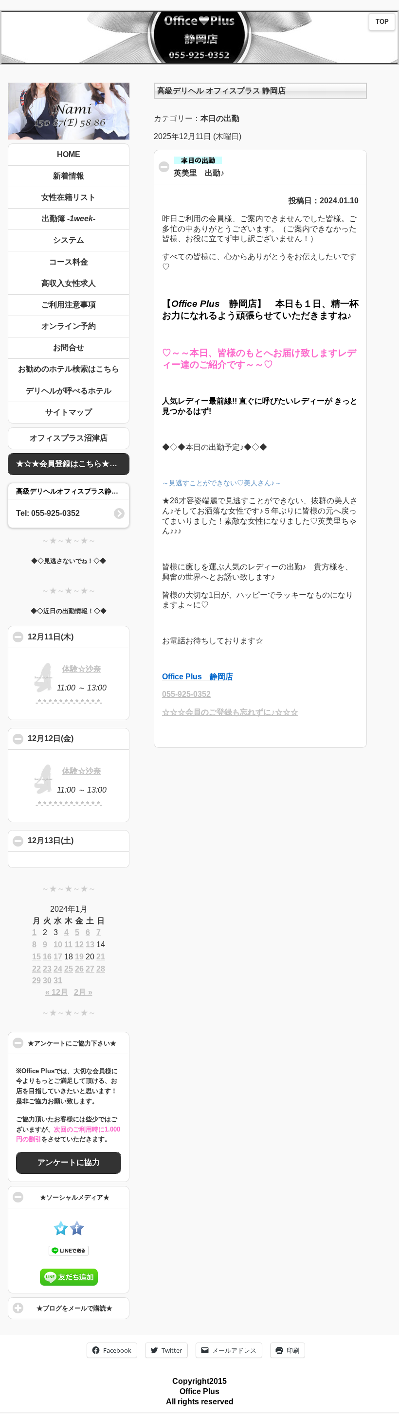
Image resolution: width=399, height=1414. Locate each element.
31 (58, 980)
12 (79, 944)
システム (68, 240)
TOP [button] (382, 21)
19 (79, 957)
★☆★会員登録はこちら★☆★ (70, 464)
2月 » (83, 992)
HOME (68, 154)
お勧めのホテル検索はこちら (68, 369)
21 (100, 957)
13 (90, 944)
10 (58, 944)
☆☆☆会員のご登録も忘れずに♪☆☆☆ (230, 712)
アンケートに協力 (68, 1162)
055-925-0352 (186, 694)
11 (68, 944)
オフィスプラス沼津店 (69, 438)
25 (68, 969)
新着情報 (68, 176)
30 (47, 980)
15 (36, 957)
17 (58, 957)
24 (58, 969)
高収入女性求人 (68, 283)
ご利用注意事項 (68, 304)
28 (100, 969)
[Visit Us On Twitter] (61, 1233)
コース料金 (68, 262)
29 (36, 980)
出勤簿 (68, 218)
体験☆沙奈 (81, 669)
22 (36, 969)
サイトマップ (68, 412)
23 (47, 969)
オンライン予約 (68, 326)
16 (47, 957)
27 (90, 969)
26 (79, 969)
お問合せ (68, 347)
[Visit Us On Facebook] (77, 1233)
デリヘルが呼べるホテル (68, 391)
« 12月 (56, 992)
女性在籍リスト (68, 197)
